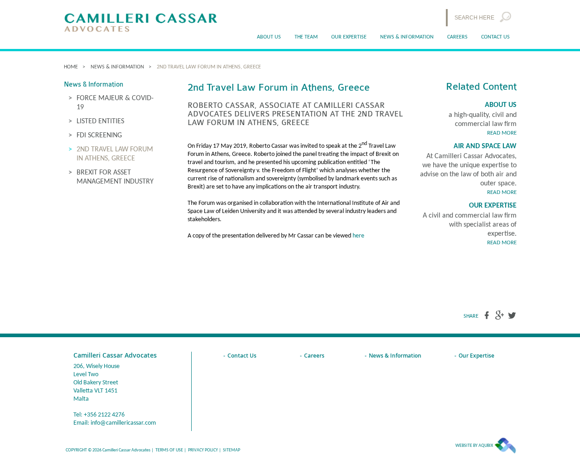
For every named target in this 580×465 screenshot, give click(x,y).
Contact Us (495, 37)
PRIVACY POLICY (203, 450)
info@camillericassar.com (123, 423)
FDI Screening (99, 135)
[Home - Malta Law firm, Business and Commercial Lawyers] (141, 23)
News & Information (407, 37)
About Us (501, 105)
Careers (457, 37)
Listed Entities (100, 121)
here (358, 235)
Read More (502, 133)
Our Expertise (493, 205)
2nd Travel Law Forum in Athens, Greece (209, 67)
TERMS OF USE (169, 450)
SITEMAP (231, 450)
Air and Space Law (485, 146)
